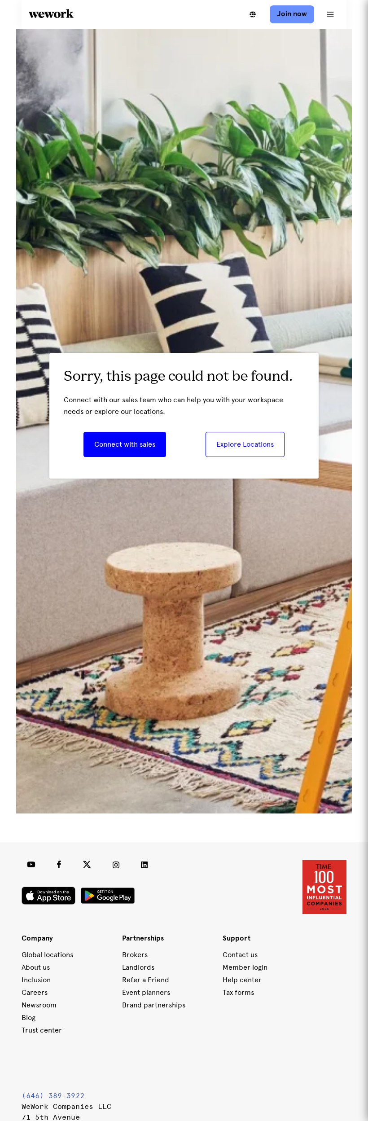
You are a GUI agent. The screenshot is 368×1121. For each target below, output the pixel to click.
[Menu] (330, 14)
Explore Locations (245, 444)
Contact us (240, 954)
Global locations (47, 954)
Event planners (146, 992)
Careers (35, 992)
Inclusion (36, 980)
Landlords (138, 967)
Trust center (42, 1030)
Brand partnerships (153, 1005)
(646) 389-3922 (53, 1095)
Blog (28, 1017)
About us (36, 967)
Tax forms (238, 992)
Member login (245, 967)
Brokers (135, 954)
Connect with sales (124, 444)
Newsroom (39, 1005)
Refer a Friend (145, 980)
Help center (242, 980)
